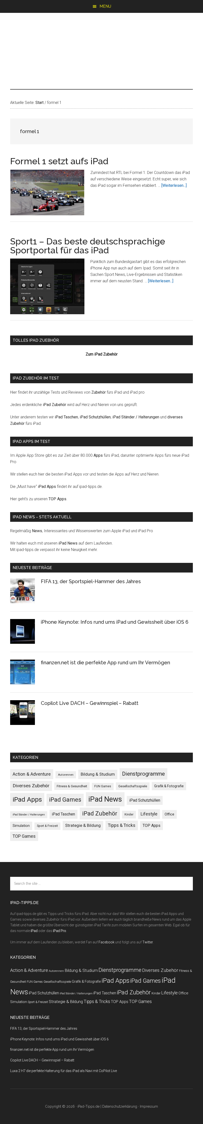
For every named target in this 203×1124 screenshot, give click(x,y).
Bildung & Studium (98, 774)
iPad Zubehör (54, 404)
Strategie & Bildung (83, 825)
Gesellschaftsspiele (132, 786)
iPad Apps (47, 486)
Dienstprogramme (143, 774)
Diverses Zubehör (31, 786)
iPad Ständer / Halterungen (135, 417)
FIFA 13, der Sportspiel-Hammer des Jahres (91, 581)
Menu (105, 6)
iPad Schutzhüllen (95, 417)
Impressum (149, 1106)
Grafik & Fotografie (169, 786)
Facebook (106, 942)
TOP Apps (57, 499)
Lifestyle (149, 814)
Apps (98, 455)
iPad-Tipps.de (101, 34)
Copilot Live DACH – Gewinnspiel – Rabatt (89, 703)
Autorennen (66, 774)
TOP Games (24, 836)
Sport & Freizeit (47, 826)
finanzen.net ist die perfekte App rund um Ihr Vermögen (105, 663)
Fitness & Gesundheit (72, 786)
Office (169, 814)
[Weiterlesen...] (174, 185)
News (37, 530)
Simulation (21, 826)
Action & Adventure (32, 774)
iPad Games (65, 799)
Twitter (147, 942)
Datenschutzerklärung (119, 1106)
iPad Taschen (66, 417)
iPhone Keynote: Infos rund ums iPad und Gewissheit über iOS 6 (114, 622)
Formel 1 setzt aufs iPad (59, 161)
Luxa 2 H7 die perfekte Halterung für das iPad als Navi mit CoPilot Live (63, 1071)
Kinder (129, 814)
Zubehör (98, 392)
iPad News (67, 543)
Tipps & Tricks (121, 825)
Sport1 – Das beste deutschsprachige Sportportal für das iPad (87, 245)
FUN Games (102, 786)
